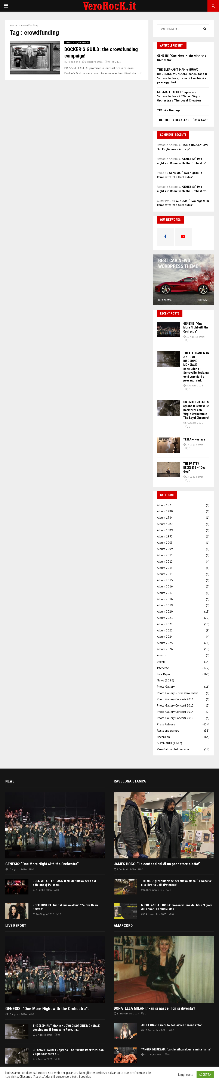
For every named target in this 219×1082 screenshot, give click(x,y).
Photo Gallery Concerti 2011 (175, 699)
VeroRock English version (77, 42)
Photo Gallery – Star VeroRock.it (177, 693)
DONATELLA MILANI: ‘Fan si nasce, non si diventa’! (154, 1008)
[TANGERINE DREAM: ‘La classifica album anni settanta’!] (125, 1055)
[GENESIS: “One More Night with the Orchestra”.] (168, 329)
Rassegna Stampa (130, 781)
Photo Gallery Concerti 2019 (175, 718)
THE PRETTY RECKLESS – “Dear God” (182, 120)
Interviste (163, 668)
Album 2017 (165, 593)
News (160, 680)
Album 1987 (165, 524)
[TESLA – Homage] (168, 445)
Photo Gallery (166, 687)
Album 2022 (165, 624)
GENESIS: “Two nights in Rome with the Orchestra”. (182, 161)
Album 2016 (165, 586)
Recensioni (163, 737)
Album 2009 (165, 549)
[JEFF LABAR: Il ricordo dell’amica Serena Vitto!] (125, 1031)
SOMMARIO (164, 743)
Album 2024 (165, 637)
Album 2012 (165, 561)
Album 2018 (165, 599)
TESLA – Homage (169, 110)
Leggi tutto (185, 1075)
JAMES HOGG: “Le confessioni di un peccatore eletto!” (157, 864)
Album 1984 (165, 517)
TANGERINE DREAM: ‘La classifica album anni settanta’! (176, 1049)
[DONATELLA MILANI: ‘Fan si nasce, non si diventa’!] (164, 969)
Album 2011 (165, 555)
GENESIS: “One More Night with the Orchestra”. (196, 327)
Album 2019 (165, 605)
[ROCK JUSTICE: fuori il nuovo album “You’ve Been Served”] (16, 911)
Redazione (74, 61)
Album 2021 (165, 618)
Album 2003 (165, 543)
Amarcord (163, 655)
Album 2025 (165, 643)
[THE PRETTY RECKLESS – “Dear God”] (168, 469)
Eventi (161, 662)
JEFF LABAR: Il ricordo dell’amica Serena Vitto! (171, 1025)
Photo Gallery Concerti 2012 (175, 705)
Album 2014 (165, 574)
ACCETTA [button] (205, 1074)
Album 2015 (165, 580)
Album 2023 (165, 630)
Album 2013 (165, 568)
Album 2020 (165, 611)
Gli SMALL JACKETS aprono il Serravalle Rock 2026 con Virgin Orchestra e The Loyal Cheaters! (179, 96)
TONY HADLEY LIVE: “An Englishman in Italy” (183, 147)
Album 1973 (165, 505)
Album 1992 (165, 536)
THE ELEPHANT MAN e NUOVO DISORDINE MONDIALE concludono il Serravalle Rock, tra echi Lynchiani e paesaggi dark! (182, 76)
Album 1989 (165, 530)
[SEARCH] (204, 28)
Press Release (166, 724)
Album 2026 (165, 649)
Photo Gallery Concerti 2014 (175, 712)
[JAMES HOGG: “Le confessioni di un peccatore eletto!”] (164, 825)
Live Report (164, 674)
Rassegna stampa (168, 730)
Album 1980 (165, 511)
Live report (15, 925)
